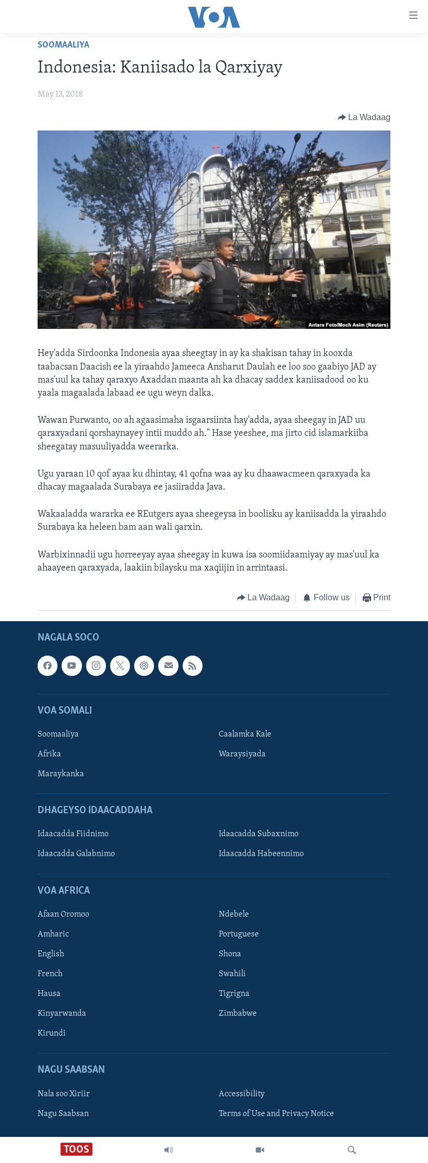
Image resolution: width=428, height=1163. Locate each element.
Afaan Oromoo (63, 914)
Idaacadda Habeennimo (261, 854)
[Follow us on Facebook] (47, 666)
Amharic (53, 934)
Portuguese (239, 934)
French (50, 974)
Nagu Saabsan (63, 1114)
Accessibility (242, 1094)
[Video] (260, 1150)
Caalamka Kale (245, 734)
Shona (230, 954)
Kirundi (52, 1034)
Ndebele (234, 914)
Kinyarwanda (62, 1014)
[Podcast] (144, 666)
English (51, 954)
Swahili (232, 974)
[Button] (364, 117)
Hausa (49, 994)
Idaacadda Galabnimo (76, 854)
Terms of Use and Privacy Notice (276, 1114)
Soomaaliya (63, 45)
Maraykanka (61, 774)
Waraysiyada (242, 754)
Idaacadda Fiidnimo (73, 834)
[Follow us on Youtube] (71, 666)
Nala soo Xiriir (64, 1094)
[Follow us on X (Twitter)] (120, 666)
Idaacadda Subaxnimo (259, 834)
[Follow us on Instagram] (96, 666)
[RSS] (193, 666)
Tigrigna (234, 994)
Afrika (49, 754)
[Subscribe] (168, 666)
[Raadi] (351, 1150)
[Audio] (168, 1150)
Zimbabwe (238, 1014)
